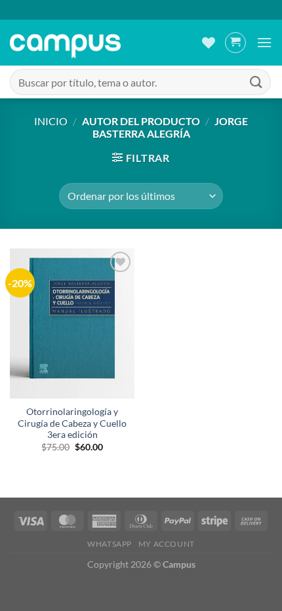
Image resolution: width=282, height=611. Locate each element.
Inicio (51, 121)
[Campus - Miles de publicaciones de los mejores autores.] (65, 43)
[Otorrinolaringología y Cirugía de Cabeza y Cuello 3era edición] (72, 323)
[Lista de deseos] (208, 42)
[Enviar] (256, 81)
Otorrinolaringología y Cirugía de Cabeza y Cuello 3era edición (72, 423)
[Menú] (264, 42)
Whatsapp (109, 544)
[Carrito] (235, 42)
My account (166, 544)
